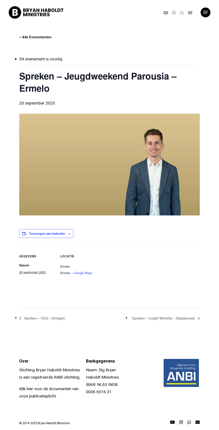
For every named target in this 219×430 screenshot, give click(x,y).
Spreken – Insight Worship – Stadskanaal (164, 318)
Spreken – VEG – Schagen (44, 318)
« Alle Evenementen (35, 36)
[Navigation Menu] (205, 12)
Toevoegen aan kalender (47, 233)
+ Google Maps (82, 273)
